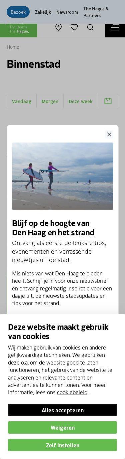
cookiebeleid (72, 392)
